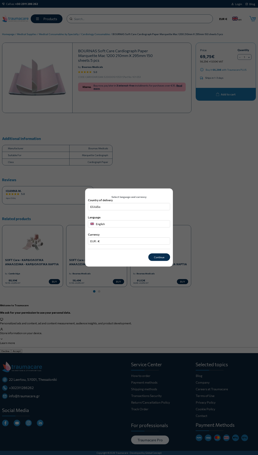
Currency (94, 234)
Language (94, 217)
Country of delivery (100, 200)
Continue (159, 257)
